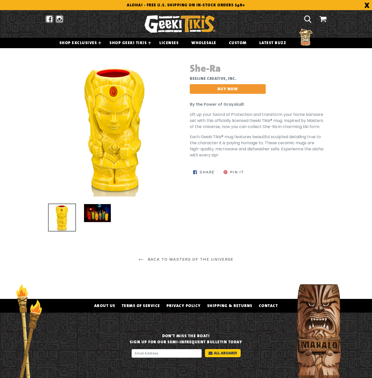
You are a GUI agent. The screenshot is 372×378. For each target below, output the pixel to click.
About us (104, 306)
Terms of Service (141, 306)
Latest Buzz (272, 43)
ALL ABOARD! (225, 353)
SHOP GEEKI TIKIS (128, 43)
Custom (238, 43)
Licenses (169, 43)
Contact (268, 306)
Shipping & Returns (230, 306)
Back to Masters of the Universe (190, 259)
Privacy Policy (184, 306)
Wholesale (203, 43)
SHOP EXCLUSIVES (78, 43)
